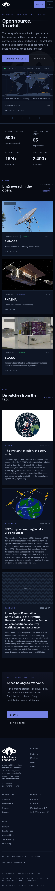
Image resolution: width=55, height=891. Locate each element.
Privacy (5, 826)
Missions (34, 758)
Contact (5, 808)
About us (6, 799)
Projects (34, 754)
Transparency (8, 839)
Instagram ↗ (36, 857)
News (32, 762)
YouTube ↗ (7, 862)
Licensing (6, 843)
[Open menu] (50, 4)
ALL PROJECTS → (47, 189)
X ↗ (26, 857)
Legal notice (7, 831)
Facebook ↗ (19, 862)
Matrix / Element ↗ (38, 808)
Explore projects (16, 58)
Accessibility (8, 835)
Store (32, 766)
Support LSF (41, 58)
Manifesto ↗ (7, 803)
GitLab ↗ (34, 799)
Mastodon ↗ (17, 857)
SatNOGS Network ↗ (39, 812)
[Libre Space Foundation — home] (6, 4)
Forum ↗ (34, 803)
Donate (39, 4)
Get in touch (17, 723)
